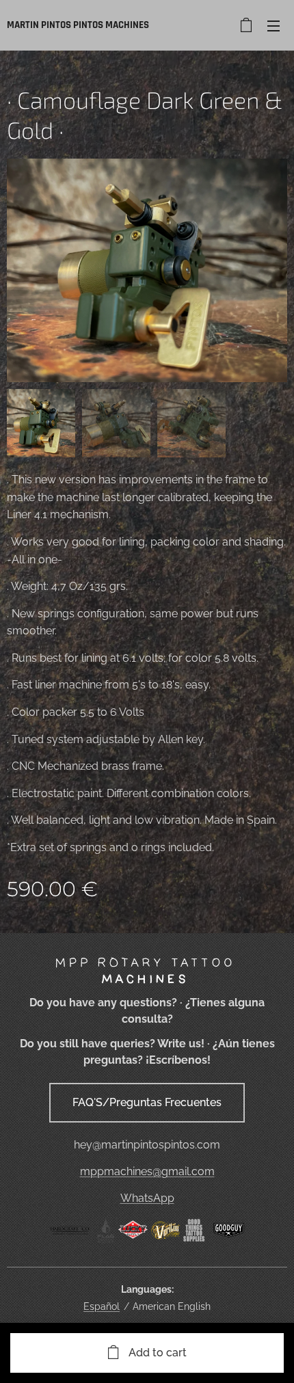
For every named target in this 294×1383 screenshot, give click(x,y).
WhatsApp (147, 1198)
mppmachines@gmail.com (147, 1171)
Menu (273, 25)
